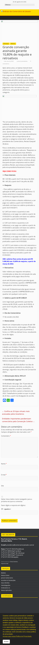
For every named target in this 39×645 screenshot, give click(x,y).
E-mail (4, 475)
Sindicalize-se (5, 588)
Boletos (3, 573)
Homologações (5, 585)
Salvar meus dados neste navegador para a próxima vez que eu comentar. (16, 500)
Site (2, 486)
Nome (4, 464)
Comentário (6, 436)
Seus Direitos (5, 583)
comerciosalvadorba (22, 61)
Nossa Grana (5, 575)
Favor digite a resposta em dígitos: (13, 505)
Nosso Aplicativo (6, 590)
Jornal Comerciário (7, 578)
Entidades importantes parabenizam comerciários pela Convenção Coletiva (18, 420)
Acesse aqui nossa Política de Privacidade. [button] (17, 636)
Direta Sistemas (14, 561)
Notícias (13, 43)
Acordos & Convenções (8, 580)
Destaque (6, 43)
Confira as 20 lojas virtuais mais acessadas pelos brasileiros (16, 412)
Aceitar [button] (6, 641)
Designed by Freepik (4, 563)
